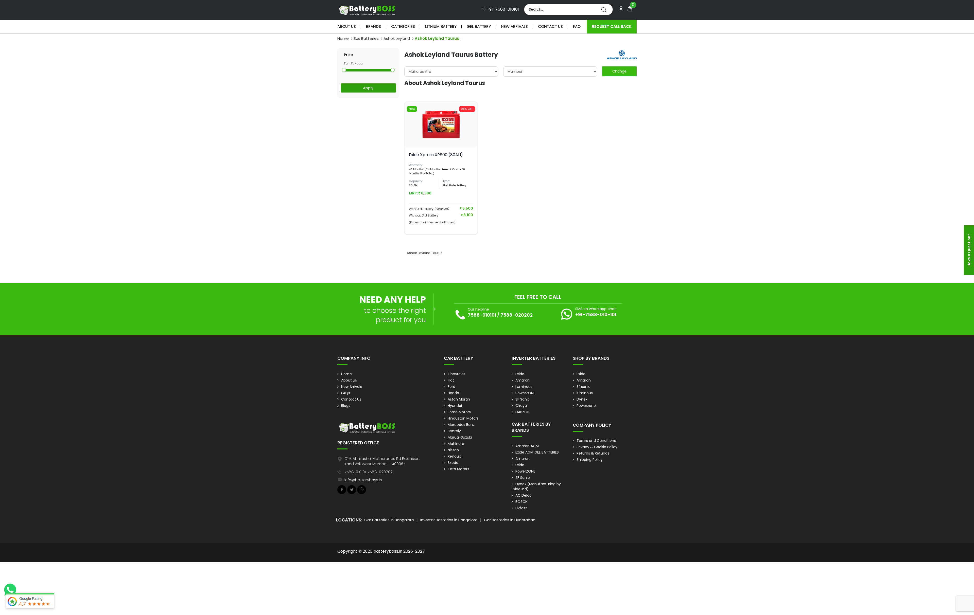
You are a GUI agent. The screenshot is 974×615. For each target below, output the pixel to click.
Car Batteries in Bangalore (389, 519)
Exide (519, 373)
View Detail (441, 139)
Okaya (521, 405)
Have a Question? (968, 250)
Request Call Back (612, 26)
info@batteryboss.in (363, 479)
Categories (403, 26)
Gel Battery (479, 26)
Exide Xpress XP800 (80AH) (436, 155)
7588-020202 (516, 315)
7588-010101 (482, 315)
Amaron (522, 380)
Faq (577, 26)
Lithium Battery (441, 26)
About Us (346, 26)
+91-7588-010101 (502, 9)
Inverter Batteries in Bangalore (449, 519)
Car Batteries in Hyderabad (509, 519)
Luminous (523, 386)
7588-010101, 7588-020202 (368, 472)
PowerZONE (525, 392)
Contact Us (550, 26)
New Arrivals (514, 26)
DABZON (522, 411)
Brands (373, 26)
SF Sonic (522, 399)
